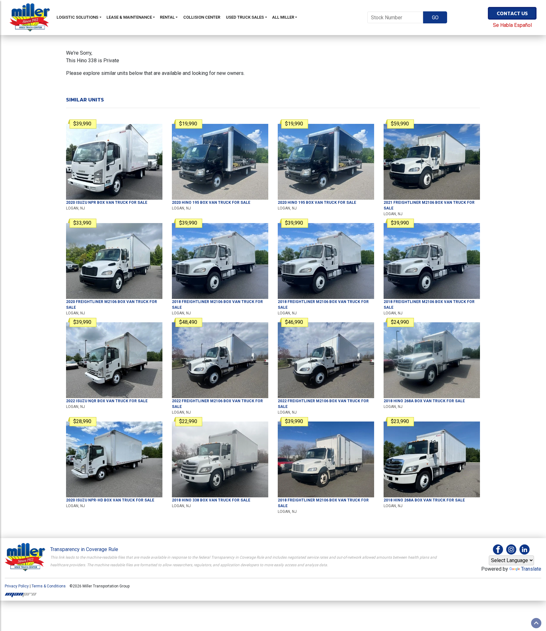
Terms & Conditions (49, 586)
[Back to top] (536, 623)
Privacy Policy (17, 586)
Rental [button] (167, 17)
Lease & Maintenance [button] (129, 17)
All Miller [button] (283, 17)
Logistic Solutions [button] (77, 17)
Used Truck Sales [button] (245, 17)
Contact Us (512, 13)
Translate (531, 569)
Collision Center (201, 17)
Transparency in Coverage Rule (84, 549)
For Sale (106, 202)
